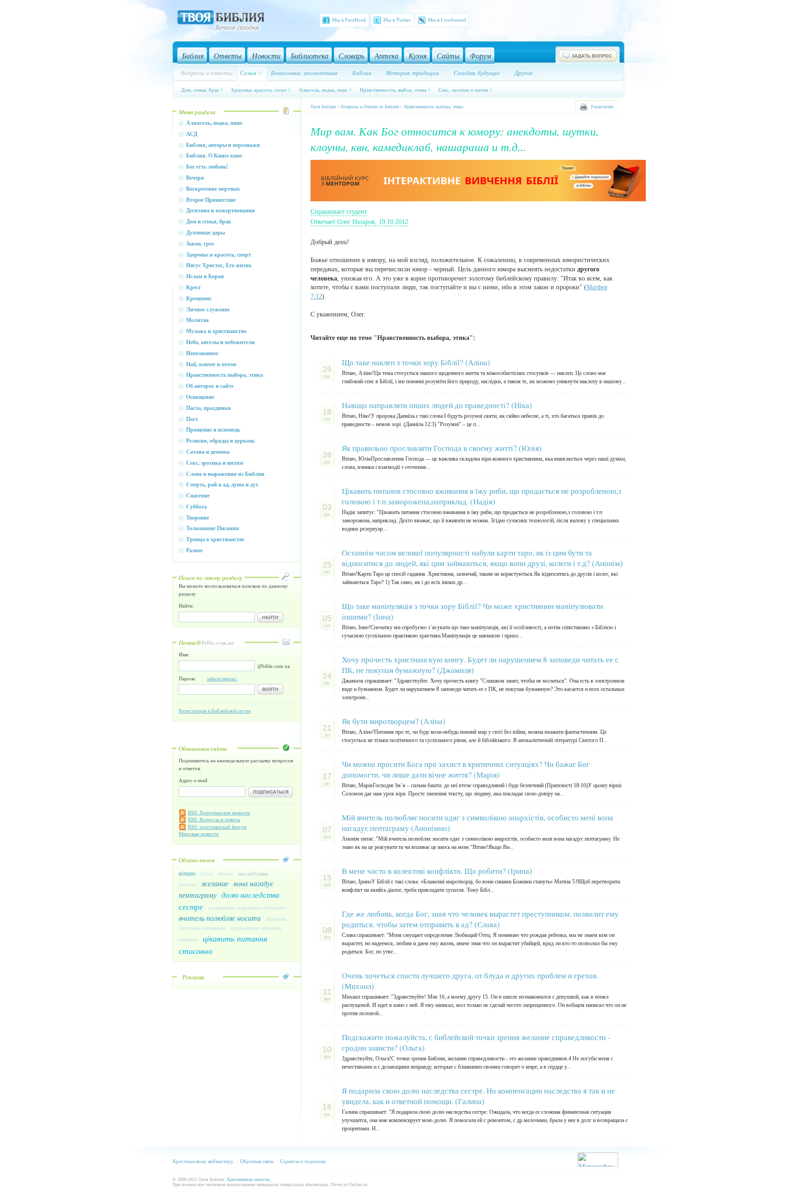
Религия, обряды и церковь (220, 441)
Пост (192, 419)
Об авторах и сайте (210, 386)
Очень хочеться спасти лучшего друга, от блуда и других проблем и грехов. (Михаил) (470, 980)
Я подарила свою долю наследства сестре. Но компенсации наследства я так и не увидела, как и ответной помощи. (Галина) (478, 1095)
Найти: (186, 605)
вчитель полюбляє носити (220, 918)
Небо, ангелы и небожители (220, 342)
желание (214, 883)
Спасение (198, 495)
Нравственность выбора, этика (224, 375)
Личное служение (208, 309)
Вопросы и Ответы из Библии (370, 106)
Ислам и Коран (205, 276)
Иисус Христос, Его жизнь (219, 265)
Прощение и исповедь (213, 430)
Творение (197, 518)
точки (225, 873)
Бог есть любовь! (207, 167)
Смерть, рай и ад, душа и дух (222, 484)
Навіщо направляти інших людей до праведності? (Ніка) (437, 405)
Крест (193, 287)
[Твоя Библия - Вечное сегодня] (220, 21)
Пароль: (208, 678)
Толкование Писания (212, 528)
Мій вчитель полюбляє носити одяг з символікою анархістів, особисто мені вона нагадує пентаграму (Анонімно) (477, 822)
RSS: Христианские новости (219, 812)
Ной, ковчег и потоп (211, 364)
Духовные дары (205, 232)
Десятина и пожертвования (220, 210)
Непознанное (202, 353)
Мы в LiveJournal (447, 20)
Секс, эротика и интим (463, 89)
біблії (207, 873)
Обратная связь (257, 1161)
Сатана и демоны (207, 452)
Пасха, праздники (208, 408)
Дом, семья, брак (200, 89)
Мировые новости (199, 833)
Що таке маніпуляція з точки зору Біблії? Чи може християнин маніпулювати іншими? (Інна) (472, 611)
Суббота (196, 506)
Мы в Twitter (397, 20)
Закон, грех (200, 243)
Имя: (184, 654)
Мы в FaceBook (349, 20)
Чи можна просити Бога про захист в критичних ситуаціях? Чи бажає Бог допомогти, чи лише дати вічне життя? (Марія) (466, 769)
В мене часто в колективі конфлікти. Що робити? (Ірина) (437, 871)
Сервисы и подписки (303, 1161)
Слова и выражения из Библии (225, 474)
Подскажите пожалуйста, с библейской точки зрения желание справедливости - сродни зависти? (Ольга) (476, 1042)
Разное (194, 550)
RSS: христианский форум (217, 827)
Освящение (200, 397)
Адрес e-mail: (194, 780)
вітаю (187, 873)
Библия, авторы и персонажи (223, 145)
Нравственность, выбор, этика (393, 89)
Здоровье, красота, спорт (259, 89)
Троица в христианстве (215, 539)
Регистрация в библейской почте (215, 710)
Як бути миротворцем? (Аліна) (393, 721)
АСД (191, 134)
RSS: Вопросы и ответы (214, 819)
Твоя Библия (323, 106)
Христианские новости (248, 1179)
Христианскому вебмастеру (203, 1161)
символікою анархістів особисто (246, 907)
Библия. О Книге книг (214, 155)
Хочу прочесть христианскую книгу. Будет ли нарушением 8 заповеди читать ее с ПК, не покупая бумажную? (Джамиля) (480, 664)
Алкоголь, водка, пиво (323, 89)
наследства (253, 873)
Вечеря (195, 178)
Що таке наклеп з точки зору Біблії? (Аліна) (416, 362)
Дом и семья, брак (208, 221)
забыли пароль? (222, 678)
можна (187, 884)
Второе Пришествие (211, 200)
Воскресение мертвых (213, 189)
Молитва (197, 320)
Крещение (198, 298)
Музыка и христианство (216, 331)
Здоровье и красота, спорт (218, 254)
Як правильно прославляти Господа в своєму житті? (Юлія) (442, 448)
